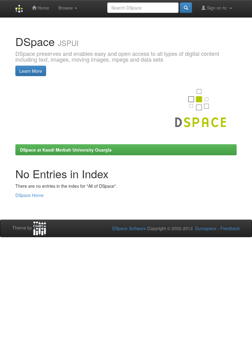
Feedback (230, 228)
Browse (66, 8)
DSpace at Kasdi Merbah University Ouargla (66, 150)
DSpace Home (29, 195)
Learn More (30, 71)
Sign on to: (217, 8)
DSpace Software (129, 228)
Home (42, 8)
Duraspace (205, 228)
